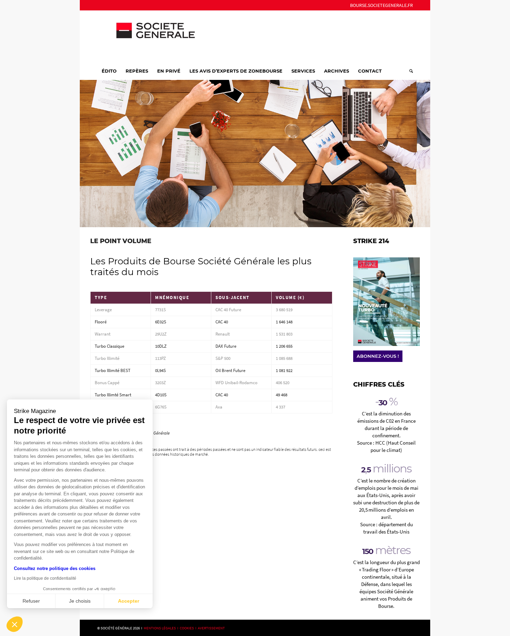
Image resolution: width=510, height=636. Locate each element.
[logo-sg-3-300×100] (149, 36)
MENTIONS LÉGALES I (162, 628)
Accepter (128, 601)
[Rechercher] (409, 71)
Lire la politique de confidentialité (45, 578)
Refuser (31, 601)
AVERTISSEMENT (211, 628)
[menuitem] (380, 5)
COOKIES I (189, 628)
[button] (14, 624)
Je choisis (80, 601)
